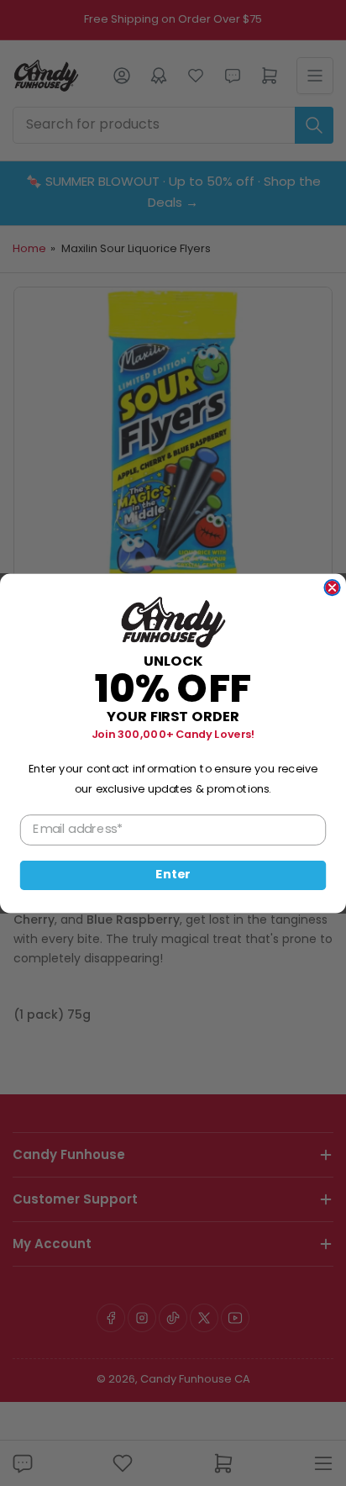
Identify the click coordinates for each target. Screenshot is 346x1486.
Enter (172, 875)
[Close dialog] (331, 586)
